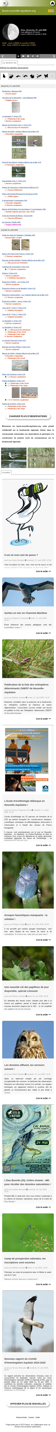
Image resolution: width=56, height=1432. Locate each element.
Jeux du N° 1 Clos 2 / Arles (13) (14, 308)
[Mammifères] (11, 76)
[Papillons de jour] (46, 76)
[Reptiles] (25, 76)
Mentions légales (21, 1417)
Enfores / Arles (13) (9, 273)
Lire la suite (42, 571)
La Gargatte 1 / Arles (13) (11, 321)
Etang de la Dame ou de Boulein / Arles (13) (18, 288)
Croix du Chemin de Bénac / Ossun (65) (17, 216)
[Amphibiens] (32, 76)
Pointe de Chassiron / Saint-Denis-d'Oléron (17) (20, 188)
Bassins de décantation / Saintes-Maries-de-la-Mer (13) (23, 260)
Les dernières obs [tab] (9, 63)
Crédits (37, 1417)
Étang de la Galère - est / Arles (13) (15, 282)
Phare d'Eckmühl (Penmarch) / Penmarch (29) (20, 194)
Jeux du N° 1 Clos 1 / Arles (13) (14, 314)
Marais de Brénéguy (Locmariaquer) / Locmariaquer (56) (24, 209)
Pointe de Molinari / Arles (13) (13, 381)
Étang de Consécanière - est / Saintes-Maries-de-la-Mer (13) (25, 295)
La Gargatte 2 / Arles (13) (11, 116)
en (52, 10)
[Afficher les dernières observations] (14, 68)
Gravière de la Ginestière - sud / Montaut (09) (19, 98)
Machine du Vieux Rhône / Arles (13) (16, 347)
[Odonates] (39, 76)
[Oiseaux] (4, 76)
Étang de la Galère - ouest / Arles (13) (16, 301)
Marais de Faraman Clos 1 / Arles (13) (16, 125)
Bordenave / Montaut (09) (12, 91)
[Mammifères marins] (18, 76)
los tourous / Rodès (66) (11, 222)
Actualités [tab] (6, 473)
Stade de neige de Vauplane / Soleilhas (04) (18, 235)
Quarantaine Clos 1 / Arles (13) (14, 181)
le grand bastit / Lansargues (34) (14, 201)
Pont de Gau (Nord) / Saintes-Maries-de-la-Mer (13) (21, 162)
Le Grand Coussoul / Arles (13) (14, 341)
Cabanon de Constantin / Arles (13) (15, 267)
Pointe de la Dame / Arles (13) (13, 404)
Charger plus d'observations (28, 416)
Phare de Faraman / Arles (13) (13, 374)
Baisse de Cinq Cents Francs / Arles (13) (18, 254)
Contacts (31, 1417)
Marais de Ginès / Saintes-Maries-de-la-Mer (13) (20, 132)
